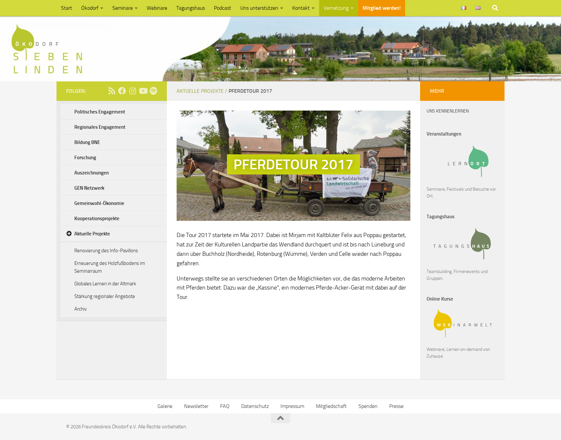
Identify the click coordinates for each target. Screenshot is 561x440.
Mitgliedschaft (331, 406)
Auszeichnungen (91, 173)
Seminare (122, 8)
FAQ (225, 406)
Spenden (368, 406)
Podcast (222, 8)
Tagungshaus (190, 8)
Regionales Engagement (99, 127)
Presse (396, 406)
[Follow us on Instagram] (132, 91)
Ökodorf (89, 8)
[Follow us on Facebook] (122, 91)
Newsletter (196, 406)
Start (66, 8)
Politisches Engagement (99, 112)
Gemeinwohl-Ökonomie (99, 203)
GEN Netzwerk (89, 188)
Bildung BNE (87, 142)
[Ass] (112, 91)
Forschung (85, 158)
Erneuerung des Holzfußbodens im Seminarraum (109, 267)
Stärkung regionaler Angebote (104, 296)
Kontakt (301, 8)
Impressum (292, 406)
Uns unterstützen (259, 8)
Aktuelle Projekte (92, 234)
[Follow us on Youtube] (143, 91)
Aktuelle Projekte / (203, 91)
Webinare (157, 8)
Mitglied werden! (382, 8)
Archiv (80, 309)
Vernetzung (336, 8)
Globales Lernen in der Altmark (105, 284)
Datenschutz (255, 406)
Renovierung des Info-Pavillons (106, 251)
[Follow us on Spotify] (153, 91)
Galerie (164, 406)
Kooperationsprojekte (96, 218)
